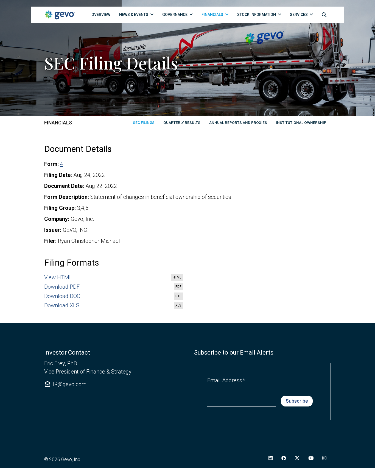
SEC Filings (144, 122)
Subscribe (297, 401)
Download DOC (113, 296)
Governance (175, 14)
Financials (212, 14)
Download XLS (113, 305)
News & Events (133, 14)
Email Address (226, 380)
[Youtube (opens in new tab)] (311, 458)
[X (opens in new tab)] (297, 458)
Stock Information (256, 14)
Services (299, 14)
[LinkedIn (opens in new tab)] (270, 458)
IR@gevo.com (65, 384)
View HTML (113, 277)
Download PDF (113, 287)
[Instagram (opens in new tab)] (324, 458)
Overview (100, 14)
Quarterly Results (181, 122)
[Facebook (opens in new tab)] (283, 458)
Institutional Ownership (301, 122)
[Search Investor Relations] (324, 15)
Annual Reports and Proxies (238, 122)
